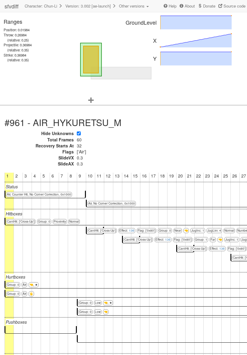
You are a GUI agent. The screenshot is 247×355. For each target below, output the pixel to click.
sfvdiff (12, 6)
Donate (208, 6)
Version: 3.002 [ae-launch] (88, 6)
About (189, 6)
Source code (233, 6)
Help (172, 6)
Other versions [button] (132, 6)
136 (131, 230)
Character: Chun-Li (41, 6)
